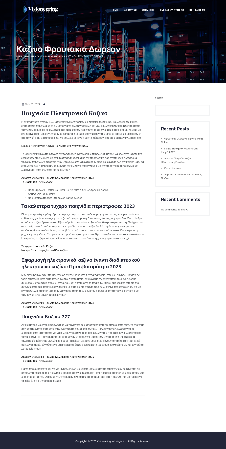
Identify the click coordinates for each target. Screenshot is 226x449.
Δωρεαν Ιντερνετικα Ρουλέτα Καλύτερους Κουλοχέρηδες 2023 (57, 178)
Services (148, 9)
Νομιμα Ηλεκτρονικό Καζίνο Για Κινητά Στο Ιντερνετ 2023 (54, 145)
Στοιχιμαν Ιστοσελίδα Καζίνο (37, 246)
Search (159, 97)
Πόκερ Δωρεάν (172, 168)
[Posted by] (44, 104)
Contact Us (197, 9)
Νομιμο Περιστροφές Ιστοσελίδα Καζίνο (44, 250)
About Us (130, 9)
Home (114, 9)
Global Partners (172, 9)
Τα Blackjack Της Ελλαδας (37, 182)
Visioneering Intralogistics (112, 441)
